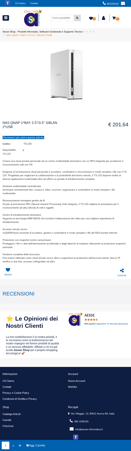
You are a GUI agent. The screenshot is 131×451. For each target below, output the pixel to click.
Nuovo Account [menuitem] (76, 380)
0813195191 (113, 4)
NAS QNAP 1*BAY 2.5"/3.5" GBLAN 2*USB (29, 35)
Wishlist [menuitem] (72, 386)
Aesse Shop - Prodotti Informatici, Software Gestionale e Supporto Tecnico (43, 31)
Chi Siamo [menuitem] (20, 3)
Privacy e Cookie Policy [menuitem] (16, 392)
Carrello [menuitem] (7, 420)
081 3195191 (81, 421)
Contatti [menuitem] (34, 3)
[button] (77, 18)
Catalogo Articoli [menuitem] (11, 414)
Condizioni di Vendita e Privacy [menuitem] (20, 398)
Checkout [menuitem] (8, 426)
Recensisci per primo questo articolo (23, 137)
